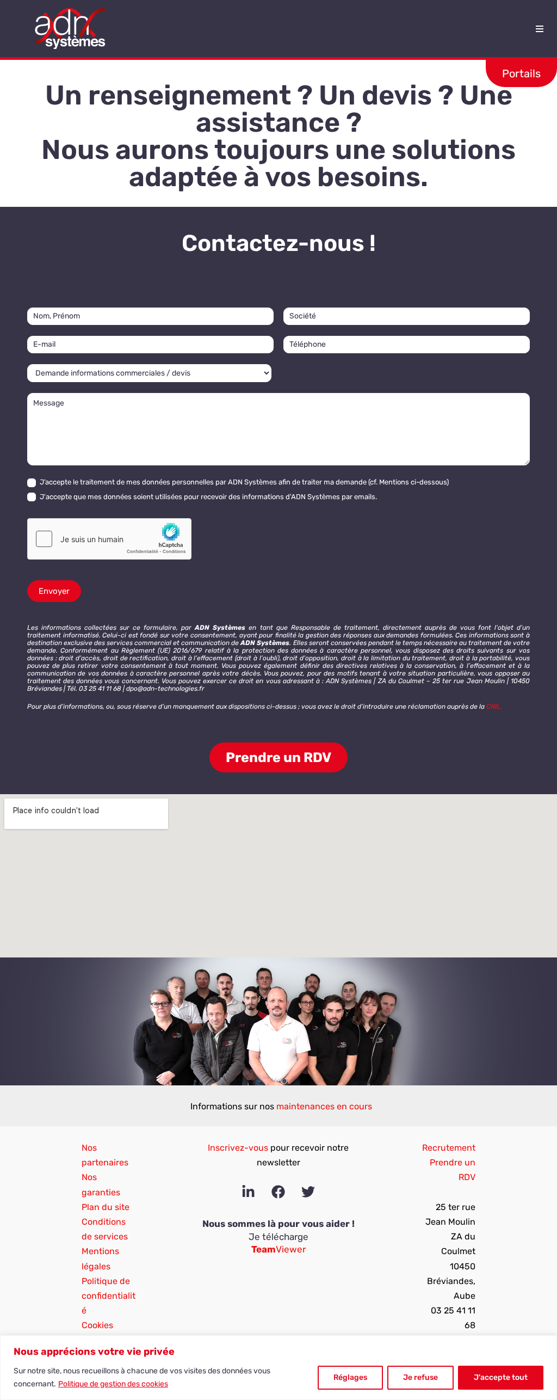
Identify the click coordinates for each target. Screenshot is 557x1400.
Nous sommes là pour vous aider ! (278, 1223)
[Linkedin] (248, 1192)
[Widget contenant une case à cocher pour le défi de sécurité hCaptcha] (109, 539)
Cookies (97, 1325)
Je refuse (420, 1377)
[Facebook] (278, 1192)
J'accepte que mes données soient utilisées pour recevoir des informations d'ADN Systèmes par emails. (207, 497)
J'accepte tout (501, 1377)
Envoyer (54, 591)
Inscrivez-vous (238, 1148)
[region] (278, 1367)
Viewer (278, 1249)
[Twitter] (308, 1192)
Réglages (350, 1377)
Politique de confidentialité (108, 1296)
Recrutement (448, 1148)
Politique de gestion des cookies (113, 1384)
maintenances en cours (324, 1106)
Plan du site (105, 1207)
